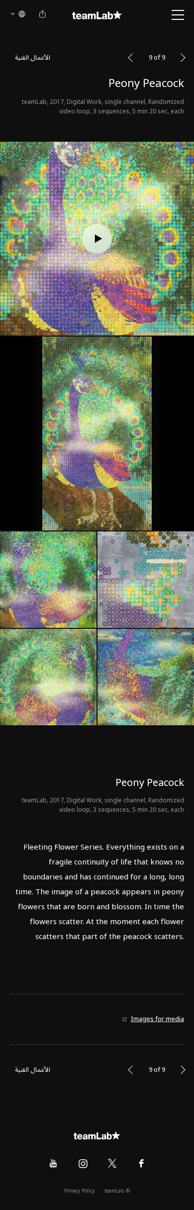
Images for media (157, 1019)
